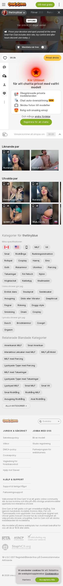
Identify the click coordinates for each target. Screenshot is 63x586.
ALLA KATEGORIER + (16, 406)
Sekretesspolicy (11, 438)
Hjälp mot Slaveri (11, 470)
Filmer (37, 12)
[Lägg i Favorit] (5, 57)
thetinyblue (30, 235)
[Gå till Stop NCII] (22, 547)
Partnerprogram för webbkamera (42, 451)
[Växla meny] (3, 4)
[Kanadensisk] (6, 247)
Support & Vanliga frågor (15, 486)
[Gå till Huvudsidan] (19, 4)
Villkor (6, 443)
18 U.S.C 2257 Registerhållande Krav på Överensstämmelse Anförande (30, 558)
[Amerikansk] (17, 247)
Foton (53, 12)
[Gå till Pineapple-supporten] (5, 547)
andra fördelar (42, 116)
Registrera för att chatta (36, 122)
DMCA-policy (9, 449)
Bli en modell (39, 438)
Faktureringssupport (13, 492)
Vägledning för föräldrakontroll (10, 462)
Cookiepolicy (9, 455)
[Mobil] (27, 247)
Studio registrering (42, 443)
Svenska (47, 421)
